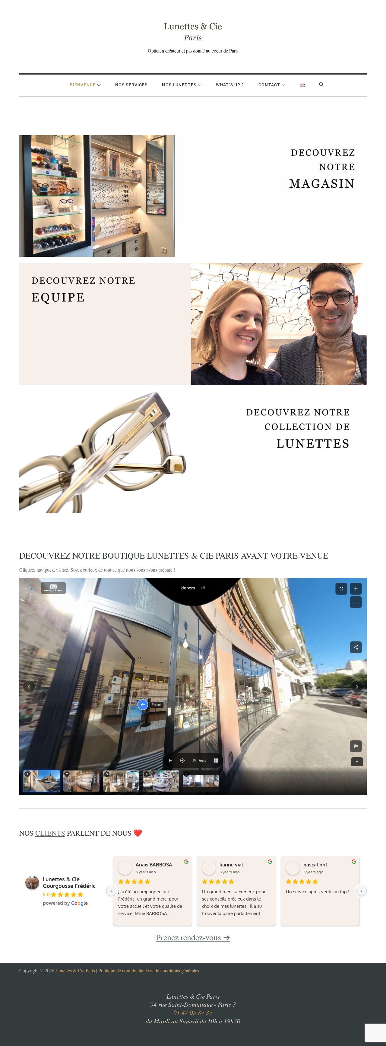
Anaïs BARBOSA (154, 865)
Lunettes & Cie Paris (75, 970)
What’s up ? (230, 84)
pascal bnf (315, 865)
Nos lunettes (179, 84)
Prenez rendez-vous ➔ (193, 937)
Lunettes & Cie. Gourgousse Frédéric (69, 882)
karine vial (231, 865)
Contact (269, 84)
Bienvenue (83, 84)
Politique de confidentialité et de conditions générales (148, 970)
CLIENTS (50, 833)
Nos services (131, 84)
